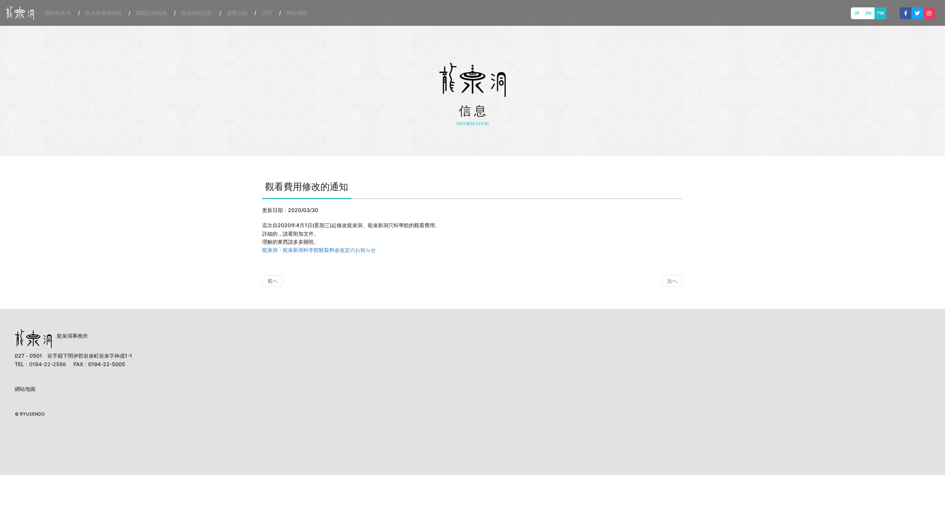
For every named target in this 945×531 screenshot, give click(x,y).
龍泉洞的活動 (196, 13)
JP (856, 13)
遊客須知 (237, 13)
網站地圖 (296, 13)
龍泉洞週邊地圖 (103, 13)
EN (869, 13)
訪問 (267, 13)
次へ (672, 281)
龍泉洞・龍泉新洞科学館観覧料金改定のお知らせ (319, 250)
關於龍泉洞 (58, 13)
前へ (273, 281)
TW (880, 13)
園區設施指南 (151, 13)
